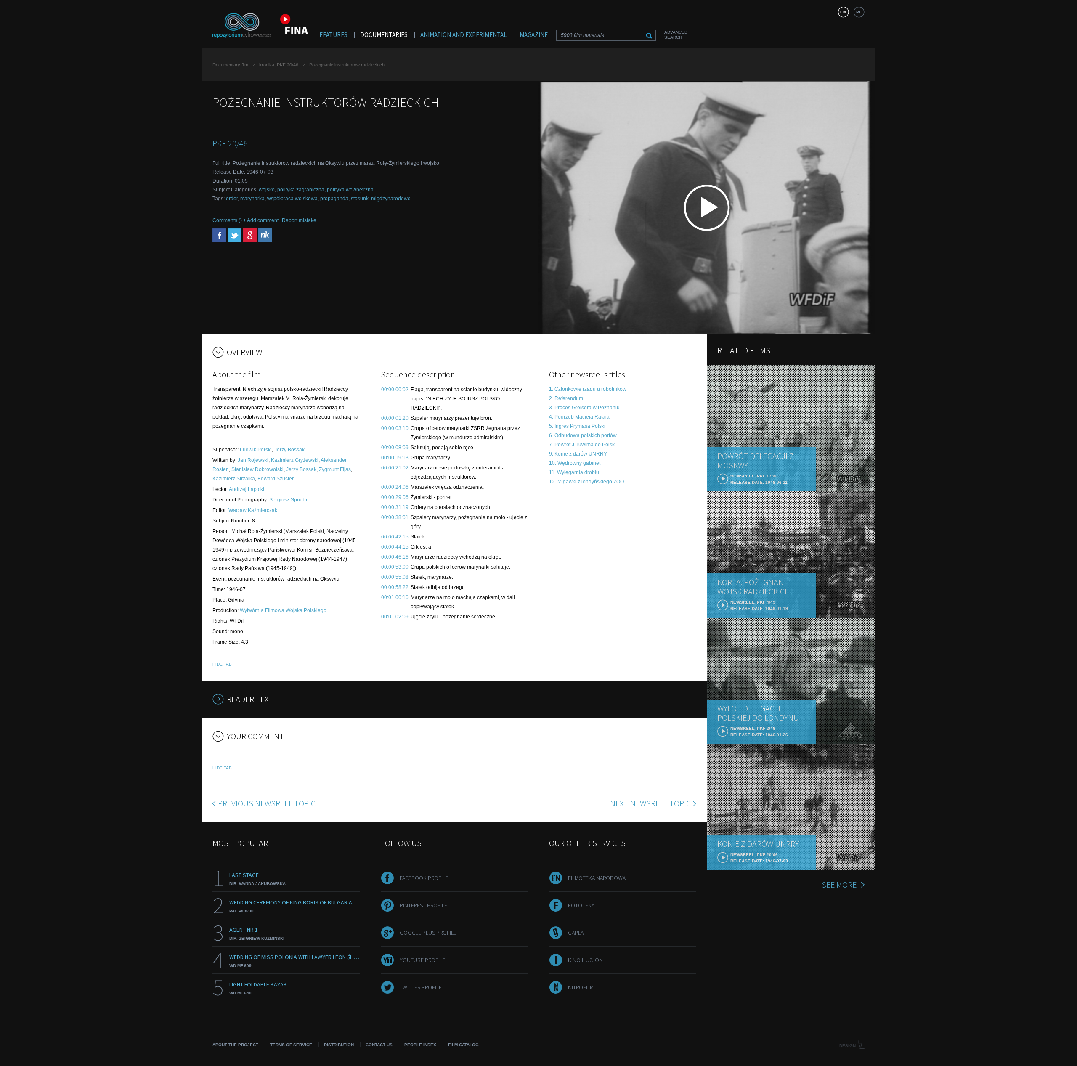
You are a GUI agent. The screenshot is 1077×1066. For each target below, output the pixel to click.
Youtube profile (422, 960)
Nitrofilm (581, 987)
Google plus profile (428, 932)
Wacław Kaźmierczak (252, 510)
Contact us (379, 1044)
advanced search (675, 35)
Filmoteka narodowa (597, 878)
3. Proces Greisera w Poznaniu (584, 408)
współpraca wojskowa (292, 199)
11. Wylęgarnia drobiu (574, 472)
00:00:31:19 (395, 507)
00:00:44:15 (395, 547)
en (843, 12)
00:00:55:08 (395, 577)
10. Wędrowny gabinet (574, 463)
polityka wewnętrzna (350, 190)
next (650, 803)
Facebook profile (424, 878)
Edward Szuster (275, 479)
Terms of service (291, 1044)
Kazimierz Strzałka (233, 479)
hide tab (222, 664)
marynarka (252, 199)
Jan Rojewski (253, 460)
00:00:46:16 (395, 557)
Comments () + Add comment (245, 220)
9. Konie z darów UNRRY (578, 454)
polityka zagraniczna (300, 190)
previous (267, 803)
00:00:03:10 (395, 428)
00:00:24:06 (395, 487)
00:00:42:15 (395, 537)
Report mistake (299, 220)
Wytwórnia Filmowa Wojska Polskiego (283, 610)
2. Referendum (566, 398)
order (232, 199)
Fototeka (581, 905)
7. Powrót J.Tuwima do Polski (582, 445)
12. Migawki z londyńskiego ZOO (586, 482)
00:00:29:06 (395, 497)
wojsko (267, 190)
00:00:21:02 (395, 468)
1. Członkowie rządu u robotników (587, 389)
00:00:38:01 (395, 517)
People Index (420, 1044)
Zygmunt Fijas (335, 469)
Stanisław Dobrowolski (257, 469)
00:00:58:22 (395, 587)
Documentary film (230, 64)
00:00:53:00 (395, 567)
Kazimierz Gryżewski (294, 460)
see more (839, 884)
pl (859, 12)
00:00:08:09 (395, 448)
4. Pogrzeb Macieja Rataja (579, 417)
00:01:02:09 (395, 617)
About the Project (235, 1044)
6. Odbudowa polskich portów (583, 435)
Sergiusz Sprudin (289, 500)
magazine (534, 35)
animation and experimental (463, 35)
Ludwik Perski (256, 450)
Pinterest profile (423, 905)
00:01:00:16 (395, 597)
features (333, 35)
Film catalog (463, 1044)
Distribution (339, 1044)
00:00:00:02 (395, 389)
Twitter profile (421, 987)
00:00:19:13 (395, 458)
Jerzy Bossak (289, 450)
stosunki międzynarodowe (381, 199)
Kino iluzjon (585, 960)
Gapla (576, 932)
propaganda (334, 199)
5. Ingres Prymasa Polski (577, 426)
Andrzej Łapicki (246, 489)
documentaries (384, 35)
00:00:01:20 (395, 418)
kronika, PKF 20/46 (278, 64)
